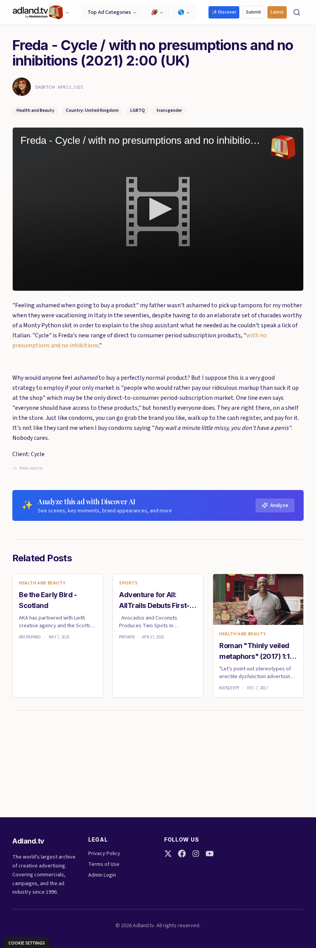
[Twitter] (168, 853)
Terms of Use (103, 864)
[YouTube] (209, 853)
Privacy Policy (104, 853)
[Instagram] (196, 853)
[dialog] (26, 942)
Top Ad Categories (109, 12)
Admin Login (102, 875)
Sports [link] (128, 583)
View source (30, 468)
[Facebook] (182, 853)
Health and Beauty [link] (42, 583)
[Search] (297, 12)
